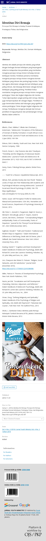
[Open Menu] (2, 2)
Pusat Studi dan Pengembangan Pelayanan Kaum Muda (22, 511)
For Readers (7, 452)
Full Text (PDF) (10, 387)
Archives (12, 7)
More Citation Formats (12, 419)
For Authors (7, 455)
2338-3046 (26, 470)
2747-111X (25, 485)
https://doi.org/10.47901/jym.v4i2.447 (19, 44)
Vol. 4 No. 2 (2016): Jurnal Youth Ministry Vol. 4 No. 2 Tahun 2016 (21, 11)
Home (4, 7)
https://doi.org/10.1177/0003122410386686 (17, 269)
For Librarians (8, 459)
